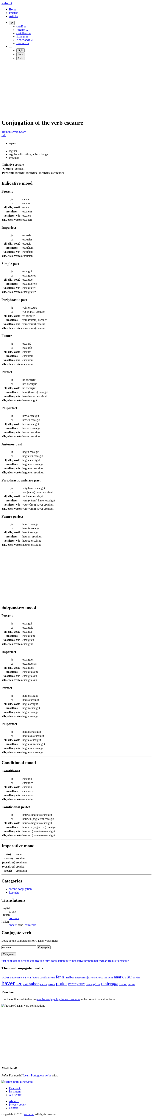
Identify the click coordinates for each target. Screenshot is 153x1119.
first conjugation (11, 960)
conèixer (45, 977)
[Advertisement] (76, 89)
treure (89, 984)
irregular (14, 892)
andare (13, 925)
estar (127, 977)
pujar (114, 984)
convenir (14, 918)
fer (58, 977)
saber (34, 983)
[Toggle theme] (10, 47)
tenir (105, 983)
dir (63, 977)
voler (5, 977)
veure (80, 984)
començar (106, 977)
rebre (19, 977)
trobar (123, 984)
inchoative (77, 960)
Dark (20, 54)
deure (13, 977)
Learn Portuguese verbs (37, 1075)
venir (72, 984)
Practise (13, 12)
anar (117, 977)
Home (12, 9)
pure (68, 960)
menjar (86, 977)
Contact (13, 1107)
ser (18, 983)
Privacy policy (17, 1104)
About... (14, 1101)
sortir (26, 984)
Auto (20, 58)
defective (123, 960)
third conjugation (55, 960)
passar (51, 984)
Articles (13, 16)
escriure (95, 977)
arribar (69, 977)
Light (20, 50)
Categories (9, 954)
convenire (30, 925)
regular (103, 960)
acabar (43, 984)
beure (35, 977)
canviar (27, 977)
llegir (78, 977)
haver (8, 983)
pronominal (91, 960)
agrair (96, 984)
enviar (136, 977)
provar (131, 984)
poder (61, 983)
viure (53, 977)
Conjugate (43, 947)
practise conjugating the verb (58, 999)
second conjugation (20, 888)
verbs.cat (6, 3)
